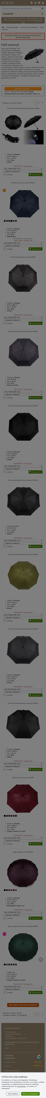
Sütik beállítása (13, 1094)
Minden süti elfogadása (30, 1094)
